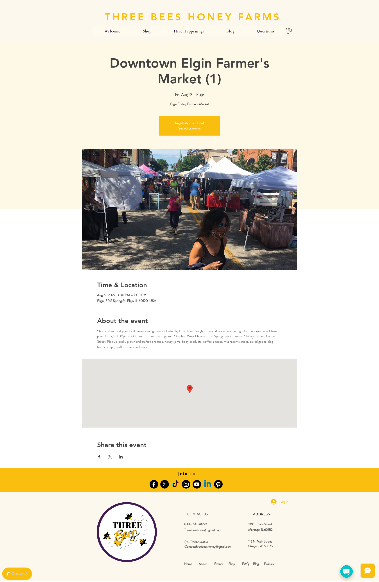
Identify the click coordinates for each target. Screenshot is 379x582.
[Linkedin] (207, 484)
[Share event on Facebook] (99, 456)
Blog (256, 563)
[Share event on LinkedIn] (121, 456)
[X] (164, 484)
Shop (232, 563)
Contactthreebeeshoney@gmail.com (207, 546)
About (203, 563)
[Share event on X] (110, 456)
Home (188, 563)
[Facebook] (154, 484)
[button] (289, 31)
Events (218, 563)
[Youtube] (197, 484)
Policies (269, 563)
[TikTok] (175, 484)
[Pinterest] (218, 484)
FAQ (245, 563)
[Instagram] (186, 484)
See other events (189, 128)
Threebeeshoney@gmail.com (202, 530)
